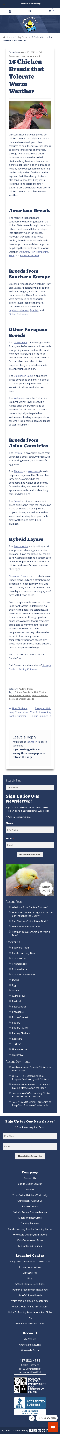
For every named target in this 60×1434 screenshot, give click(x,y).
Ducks (15, 979)
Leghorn (13, 310)
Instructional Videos (30, 1267)
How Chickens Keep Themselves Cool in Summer (18, 712)
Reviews (30, 1189)
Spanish (34, 310)
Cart (46, 9)
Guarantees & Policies (30, 1246)
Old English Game (23, 375)
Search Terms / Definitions (30, 1284)
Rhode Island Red (29, 255)
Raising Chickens (21, 1033)
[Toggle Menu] (4, 4)
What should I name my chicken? (30, 1306)
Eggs (14, 985)
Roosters (17, 1038)
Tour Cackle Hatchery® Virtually (30, 1195)
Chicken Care (19, 958)
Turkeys (16, 1044)
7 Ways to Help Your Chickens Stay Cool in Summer (40, 712)
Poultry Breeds (21, 37)
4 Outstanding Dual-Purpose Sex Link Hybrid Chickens (30, 1077)
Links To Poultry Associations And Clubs (30, 1312)
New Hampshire (39, 251)
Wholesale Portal (30, 1350)
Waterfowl (17, 1054)
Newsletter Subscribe (29, 854)
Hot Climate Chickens (20, 695)
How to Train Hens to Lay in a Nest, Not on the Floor (31, 1086)
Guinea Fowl (18, 995)
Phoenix (18, 471)
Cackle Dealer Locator (30, 1183)
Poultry (16, 1022)
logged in (32, 741)
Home (9, 37)
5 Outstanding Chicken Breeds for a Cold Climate (31, 1095)
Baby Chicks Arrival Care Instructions (30, 1261)
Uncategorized (20, 1049)
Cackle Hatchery (30, 3)
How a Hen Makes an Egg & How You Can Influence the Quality (32, 914)
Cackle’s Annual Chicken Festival (30, 1212)
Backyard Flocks (20, 947)
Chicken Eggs (19, 963)
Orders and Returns (30, 1344)
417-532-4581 (30, 1360)
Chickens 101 (30, 1272)
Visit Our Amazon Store (30, 1240)
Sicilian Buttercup (18, 314)
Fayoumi (18, 453)
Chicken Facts (19, 969)
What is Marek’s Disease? (30, 1323)
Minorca (24, 310)
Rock (11, 255)
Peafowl (16, 1001)
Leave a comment (31, 56)
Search (30, 11)
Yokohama (34, 471)
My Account (30, 1339)
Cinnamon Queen (18, 576)
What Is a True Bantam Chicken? (30, 907)
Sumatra (18, 501)
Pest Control (19, 1006)
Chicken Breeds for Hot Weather (31, 692)
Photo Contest (20, 1017)
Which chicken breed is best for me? (30, 1300)
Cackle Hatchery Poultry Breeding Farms (30, 1229)
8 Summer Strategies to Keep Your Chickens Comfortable (31, 1103)
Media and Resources (30, 1217)
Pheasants (18, 1011)
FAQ (30, 1317)
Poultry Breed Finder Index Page (30, 1289)
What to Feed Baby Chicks (26, 926)
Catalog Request (30, 1223)
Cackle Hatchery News (24, 953)
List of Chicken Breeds (30, 1295)
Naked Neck (20, 342)
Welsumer (19, 398)
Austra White (21, 546)
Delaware (24, 251)
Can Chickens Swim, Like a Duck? (30, 921)
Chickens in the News (23, 974)
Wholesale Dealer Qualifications (30, 1234)
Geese (15, 990)
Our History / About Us (30, 1200)
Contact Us (30, 1178)
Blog (29, 1278)
